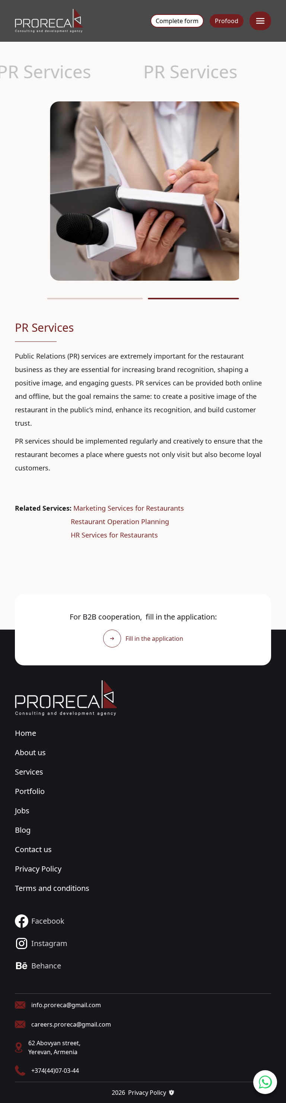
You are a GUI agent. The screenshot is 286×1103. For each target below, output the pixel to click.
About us (30, 752)
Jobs (22, 811)
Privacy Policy (38, 869)
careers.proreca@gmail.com (71, 1024)
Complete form (177, 21)
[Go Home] (49, 21)
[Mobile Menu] (260, 21)
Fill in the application (154, 638)
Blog (23, 830)
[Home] (66, 698)
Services (29, 772)
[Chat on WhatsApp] (265, 1082)
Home (25, 733)
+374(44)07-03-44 (55, 1070)
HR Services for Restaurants (114, 534)
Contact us (33, 849)
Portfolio (30, 791)
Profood (226, 21)
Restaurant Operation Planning (120, 521)
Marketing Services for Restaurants (128, 508)
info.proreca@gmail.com (66, 1005)
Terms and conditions (52, 888)
